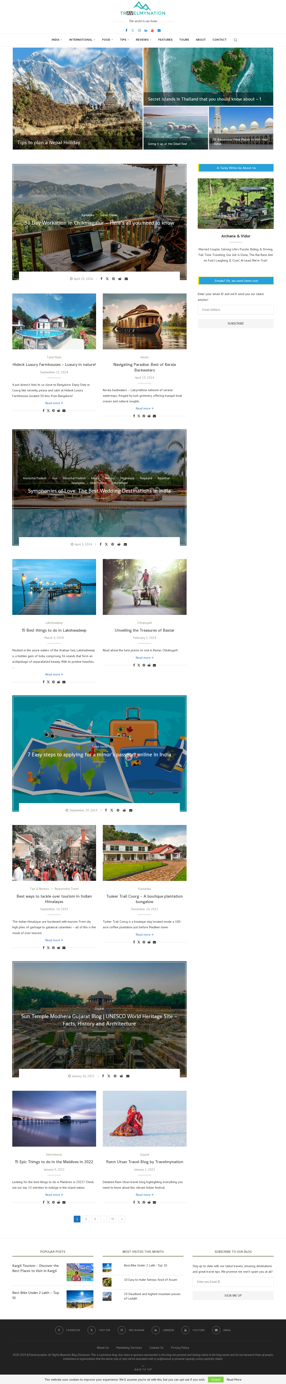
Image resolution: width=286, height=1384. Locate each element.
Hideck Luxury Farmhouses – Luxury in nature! (54, 364)
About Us (103, 1348)
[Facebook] (126, 30)
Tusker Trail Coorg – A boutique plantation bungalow (144, 899)
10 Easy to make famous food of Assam (150, 1280)
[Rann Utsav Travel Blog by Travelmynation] (145, 1119)
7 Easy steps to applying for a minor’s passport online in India (99, 754)
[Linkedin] (146, 30)
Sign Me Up (233, 1295)
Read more (52, 403)
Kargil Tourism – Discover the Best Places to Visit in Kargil (35, 1268)
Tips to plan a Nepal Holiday (48, 142)
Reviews (142, 39)
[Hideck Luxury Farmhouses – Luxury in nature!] (54, 321)
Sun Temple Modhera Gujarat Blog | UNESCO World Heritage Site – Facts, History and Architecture (99, 1020)
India (55, 39)
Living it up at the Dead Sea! (167, 144)
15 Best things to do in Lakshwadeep (54, 630)
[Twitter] (132, 30)
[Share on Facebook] (102, 278)
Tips (123, 39)
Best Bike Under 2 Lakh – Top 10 (35, 1295)
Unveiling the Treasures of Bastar (145, 630)
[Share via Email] (127, 278)
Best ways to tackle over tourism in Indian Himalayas (54, 899)
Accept (215, 1380)
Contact (219, 39)
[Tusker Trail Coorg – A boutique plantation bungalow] (145, 853)
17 (112, 1219)
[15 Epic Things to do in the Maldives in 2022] (54, 1119)
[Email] (159, 30)
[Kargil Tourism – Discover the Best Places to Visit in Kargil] (80, 1272)
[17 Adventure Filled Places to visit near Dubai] (241, 128)
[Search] (235, 40)
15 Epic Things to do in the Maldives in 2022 (54, 1161)
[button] (20, 99)
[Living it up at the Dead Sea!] (175, 128)
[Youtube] (152, 30)
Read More (234, 1379)
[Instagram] (139, 30)
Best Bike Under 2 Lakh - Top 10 (145, 1265)
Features (165, 39)
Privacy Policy (180, 1348)
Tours (184, 39)
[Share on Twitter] (108, 278)
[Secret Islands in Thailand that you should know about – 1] (208, 77)
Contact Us (156, 1348)
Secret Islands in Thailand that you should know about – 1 (204, 99)
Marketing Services (129, 1348)
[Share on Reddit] (120, 278)
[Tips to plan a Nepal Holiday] (78, 99)
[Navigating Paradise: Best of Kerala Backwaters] (145, 321)
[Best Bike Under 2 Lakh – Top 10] (80, 1299)
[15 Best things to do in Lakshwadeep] (54, 587)
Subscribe (236, 323)
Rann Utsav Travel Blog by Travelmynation (144, 1161)
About (201, 39)
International (81, 39)
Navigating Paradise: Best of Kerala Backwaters (144, 367)
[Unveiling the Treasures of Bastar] (145, 587)
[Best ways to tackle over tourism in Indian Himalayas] (54, 853)
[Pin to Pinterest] (114, 278)
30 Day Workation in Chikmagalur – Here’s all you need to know (99, 222)
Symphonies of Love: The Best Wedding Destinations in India (99, 490)
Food (106, 39)
